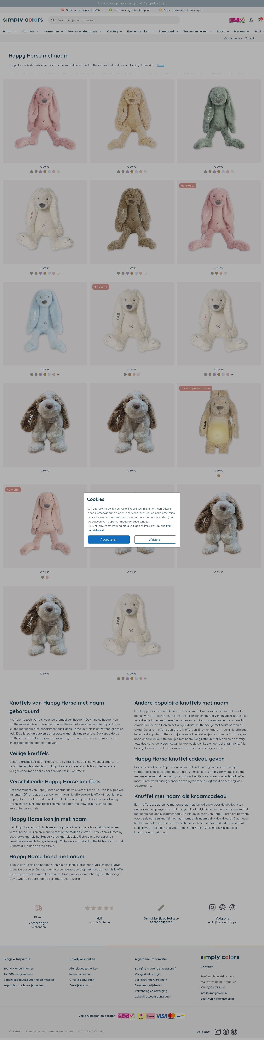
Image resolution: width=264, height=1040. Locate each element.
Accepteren (108, 539)
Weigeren (155, 539)
